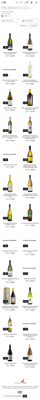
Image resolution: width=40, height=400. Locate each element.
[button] (21, 2)
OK (25, 396)
